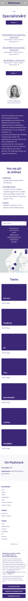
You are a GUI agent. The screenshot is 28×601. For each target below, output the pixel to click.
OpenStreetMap (20, 272)
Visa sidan (14, 241)
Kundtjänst (4, 531)
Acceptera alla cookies (14, 586)
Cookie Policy (11, 572)
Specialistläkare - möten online (14, 60)
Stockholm (4, 513)
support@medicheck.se (14, 237)
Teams (3, 492)
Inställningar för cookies (14, 596)
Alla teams (4, 539)
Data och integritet (6, 502)
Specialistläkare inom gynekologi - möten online (14, 36)
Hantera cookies (6, 505)
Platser (3, 494)
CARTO (26, 272)
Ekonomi (3, 536)
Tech (2, 524)
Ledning (3, 529)
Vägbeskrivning (14, 234)
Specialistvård (5, 526)
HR (2, 534)
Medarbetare (5, 497)
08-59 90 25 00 (14, 239)
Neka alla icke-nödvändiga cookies (14, 591)
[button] (25, 3)
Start (2, 489)
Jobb (2, 500)
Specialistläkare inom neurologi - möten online (14, 48)
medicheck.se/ (14, 544)
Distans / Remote (6, 516)
